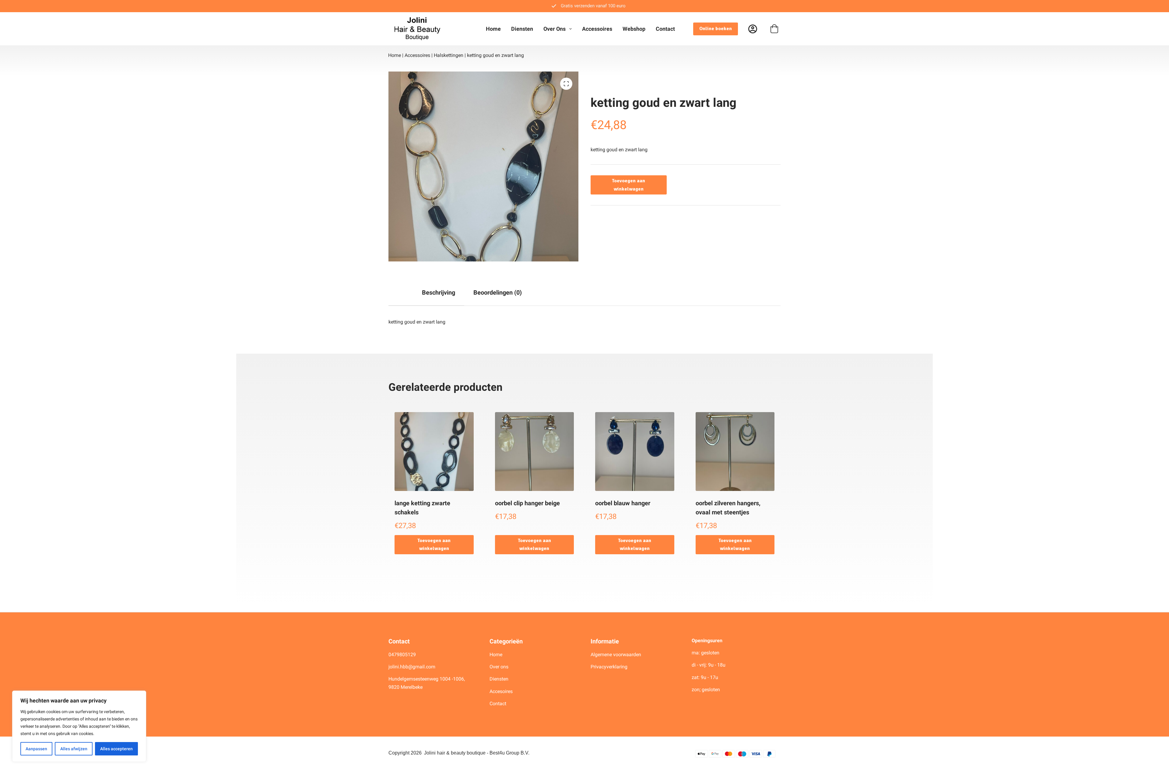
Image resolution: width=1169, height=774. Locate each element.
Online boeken (715, 29)
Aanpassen (36, 748)
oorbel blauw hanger (622, 503)
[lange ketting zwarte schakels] (434, 451)
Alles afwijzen (73, 748)
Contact (665, 29)
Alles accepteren (116, 748)
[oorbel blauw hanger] (634, 451)
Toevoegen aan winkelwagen (628, 185)
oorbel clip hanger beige (527, 503)
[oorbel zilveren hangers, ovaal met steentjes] (735, 451)
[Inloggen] (752, 28)
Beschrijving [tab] (438, 292)
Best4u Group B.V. (509, 752)
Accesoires (502, 691)
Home (493, 29)
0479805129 (402, 654)
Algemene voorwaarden (616, 654)
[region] (79, 726)
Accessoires (597, 29)
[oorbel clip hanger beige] (534, 451)
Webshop (634, 29)
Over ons (554, 29)
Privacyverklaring (609, 667)
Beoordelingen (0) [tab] (497, 292)
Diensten (522, 29)
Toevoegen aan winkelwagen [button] (434, 545)
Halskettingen (448, 55)
